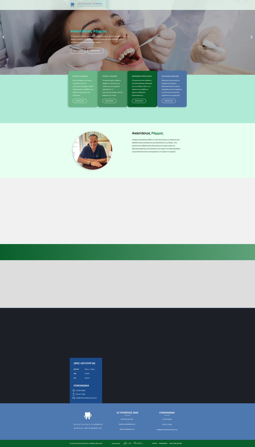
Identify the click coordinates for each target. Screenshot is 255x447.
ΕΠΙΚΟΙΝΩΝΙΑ (95, 51)
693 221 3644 (167, 424)
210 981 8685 (167, 419)
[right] (251, 37)
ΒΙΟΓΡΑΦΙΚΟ (78, 51)
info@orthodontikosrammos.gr (167, 429)
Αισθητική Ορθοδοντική (127, 424)
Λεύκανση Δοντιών (127, 419)
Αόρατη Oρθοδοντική (127, 429)
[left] (3, 37)
